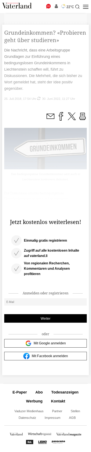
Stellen (75, 411)
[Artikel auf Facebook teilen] (61, 119)
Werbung (34, 401)
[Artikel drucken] (82, 119)
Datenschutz (27, 417)
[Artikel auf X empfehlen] (71, 119)
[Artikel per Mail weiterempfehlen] (50, 119)
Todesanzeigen (65, 392)
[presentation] (77, 7)
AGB (72, 417)
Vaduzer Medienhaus (29, 411)
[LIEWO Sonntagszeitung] (42, 443)
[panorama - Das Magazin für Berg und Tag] (58, 443)
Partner (57, 411)
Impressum (53, 417)
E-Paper (19, 392)
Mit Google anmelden (50, 343)
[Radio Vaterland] (48, 6)
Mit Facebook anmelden (50, 356)
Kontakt (58, 401)
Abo (39, 392)
